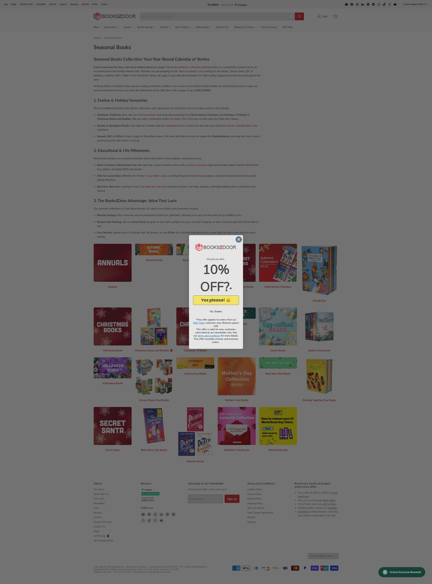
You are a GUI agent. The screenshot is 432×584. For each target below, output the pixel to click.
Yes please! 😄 (216, 300)
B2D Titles (199, 323)
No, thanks (216, 311)
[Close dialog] (239, 239)
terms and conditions (209, 335)
